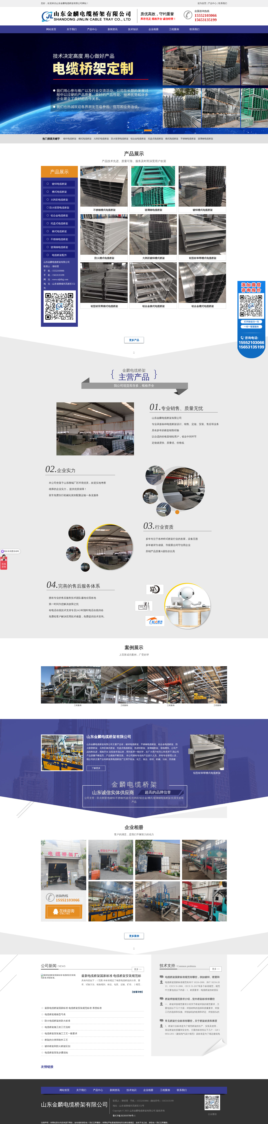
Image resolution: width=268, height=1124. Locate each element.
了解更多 (96, 768)
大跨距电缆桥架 (101, 139)
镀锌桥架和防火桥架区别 (57, 1046)
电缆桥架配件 (59, 255)
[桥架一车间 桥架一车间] (110, 879)
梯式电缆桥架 (171, 139)
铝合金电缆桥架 (138, 139)
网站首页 (51, 29)
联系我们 (222, 3)
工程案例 (174, 29)
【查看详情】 (137, 992)
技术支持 (167, 965)
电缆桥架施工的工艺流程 (57, 1027)
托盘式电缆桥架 (155, 139)
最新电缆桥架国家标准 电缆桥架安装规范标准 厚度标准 (73, 1008)
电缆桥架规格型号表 (55, 1014)
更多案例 (134, 936)
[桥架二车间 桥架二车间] (157, 879)
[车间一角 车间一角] (204, 879)
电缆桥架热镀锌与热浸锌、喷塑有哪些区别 (188, 1028)
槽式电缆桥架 (85, 139)
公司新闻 (53, 966)
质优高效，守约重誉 (157, 14)
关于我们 (72, 29)
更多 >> (138, 969)
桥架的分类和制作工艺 (56, 1040)
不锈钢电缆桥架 (188, 139)
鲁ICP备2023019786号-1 (124, 1116)
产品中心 (212, 3)
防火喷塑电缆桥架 (119, 139)
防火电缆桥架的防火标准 (57, 1021)
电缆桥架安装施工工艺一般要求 (61, 1033)
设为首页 (202, 3)
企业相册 (154, 29)
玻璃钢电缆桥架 (205, 139)
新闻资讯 (113, 29)
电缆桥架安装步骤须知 (56, 1052)
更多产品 (134, 340)
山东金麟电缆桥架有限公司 (109, 737)
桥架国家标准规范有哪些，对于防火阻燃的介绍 (191, 1006)
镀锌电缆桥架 (69, 139)
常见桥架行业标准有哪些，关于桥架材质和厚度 (191, 984)
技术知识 (133, 29)
